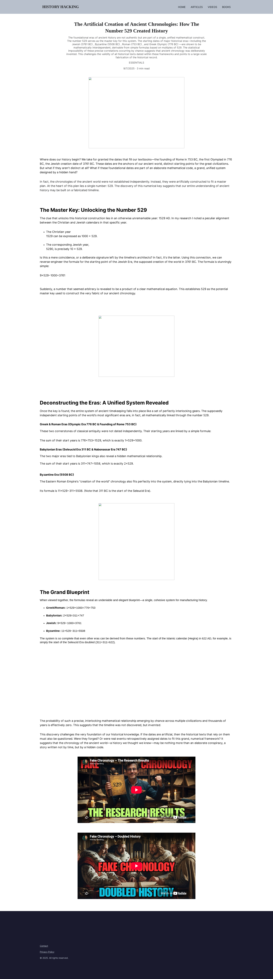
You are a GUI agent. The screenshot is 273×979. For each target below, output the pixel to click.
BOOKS (226, 7)
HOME (182, 7)
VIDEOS (212, 7)
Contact (44, 945)
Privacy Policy (47, 951)
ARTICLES (197, 7)
